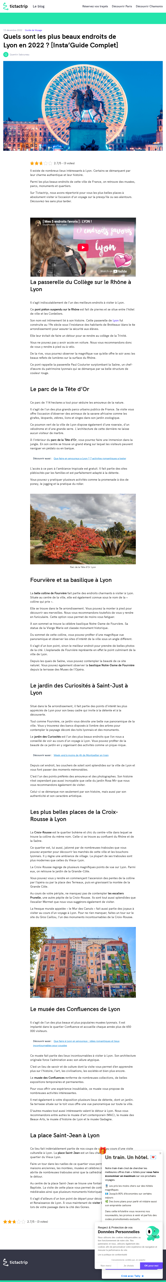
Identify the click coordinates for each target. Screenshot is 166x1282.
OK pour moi (151, 1265)
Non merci (106, 1265)
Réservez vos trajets (95, 6)
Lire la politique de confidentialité (112, 1255)
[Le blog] (15, 6)
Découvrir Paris (122, 6)
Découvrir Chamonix (149, 6)
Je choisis (129, 1265)
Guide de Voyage (33, 30)
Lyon (116, 320)
